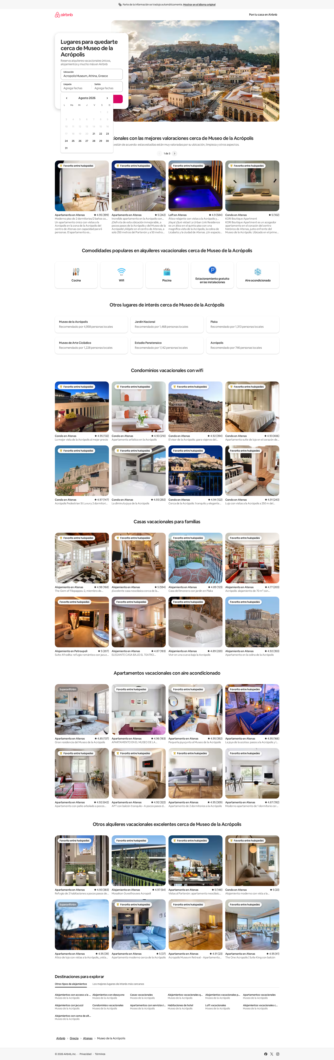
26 (80, 140)
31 (66, 148)
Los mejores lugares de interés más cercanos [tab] (118, 984)
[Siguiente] (174, 153)
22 (100, 133)
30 (107, 140)
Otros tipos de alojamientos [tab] (71, 984)
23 (107, 133)
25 (73, 140)
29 (100, 140)
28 (93, 140)
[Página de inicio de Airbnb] (64, 14)
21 (94, 133)
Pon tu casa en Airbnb (263, 14)
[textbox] (76, 88)
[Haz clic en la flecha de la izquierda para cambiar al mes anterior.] (67, 98)
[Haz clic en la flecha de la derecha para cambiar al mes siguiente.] (107, 98)
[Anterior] (159, 153)
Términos (100, 1054)
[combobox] (91, 76)
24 (66, 140)
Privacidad (86, 1054)
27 (86, 140)
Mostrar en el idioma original (199, 4)
